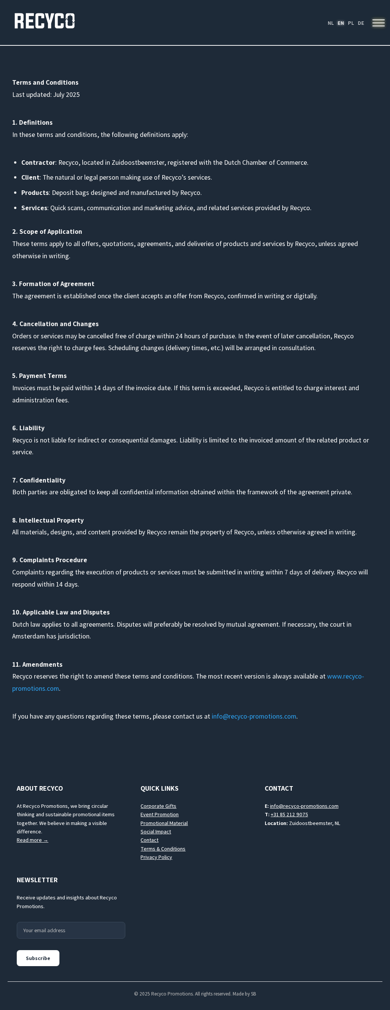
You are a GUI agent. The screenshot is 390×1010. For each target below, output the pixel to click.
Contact (149, 839)
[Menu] (378, 23)
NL (331, 22)
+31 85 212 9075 (289, 814)
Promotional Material (164, 823)
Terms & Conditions (163, 848)
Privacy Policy (156, 857)
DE (361, 22)
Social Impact (156, 831)
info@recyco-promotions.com (254, 716)
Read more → (32, 839)
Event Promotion (160, 814)
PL (351, 22)
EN (340, 22)
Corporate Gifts (158, 806)
